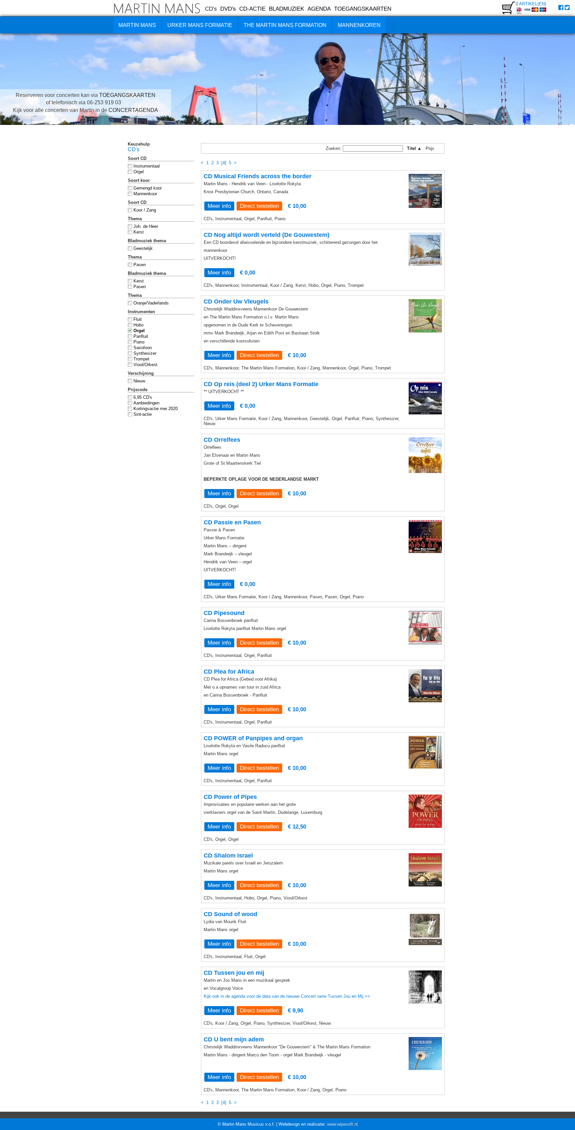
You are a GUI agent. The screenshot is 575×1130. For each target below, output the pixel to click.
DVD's (228, 8)
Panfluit (140, 336)
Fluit (137, 319)
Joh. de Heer (145, 226)
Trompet (141, 358)
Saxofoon (142, 347)
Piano (138, 341)
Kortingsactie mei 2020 (155, 408)
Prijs (432, 148)
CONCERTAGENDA (133, 110)
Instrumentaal (146, 166)
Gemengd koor (147, 188)
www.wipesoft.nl (342, 1124)
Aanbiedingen (146, 402)
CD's (211, 8)
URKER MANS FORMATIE (199, 25)
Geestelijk (143, 248)
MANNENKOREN (359, 25)
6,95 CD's (142, 397)
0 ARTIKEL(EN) (531, 3)
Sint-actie (142, 414)
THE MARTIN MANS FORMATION (285, 25)
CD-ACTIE (252, 8)
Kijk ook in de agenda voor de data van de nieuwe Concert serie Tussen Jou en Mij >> (287, 996)
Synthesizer (144, 353)
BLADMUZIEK (286, 8)
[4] (223, 162)
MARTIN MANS (137, 25)
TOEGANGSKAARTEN (362, 8)
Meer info (219, 206)
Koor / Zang (144, 210)
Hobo (138, 324)
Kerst (138, 232)
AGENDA (319, 8)
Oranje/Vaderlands (151, 302)
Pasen (139, 264)
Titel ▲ (414, 148)
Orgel (138, 171)
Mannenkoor (145, 193)
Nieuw (139, 380)
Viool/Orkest (145, 364)
